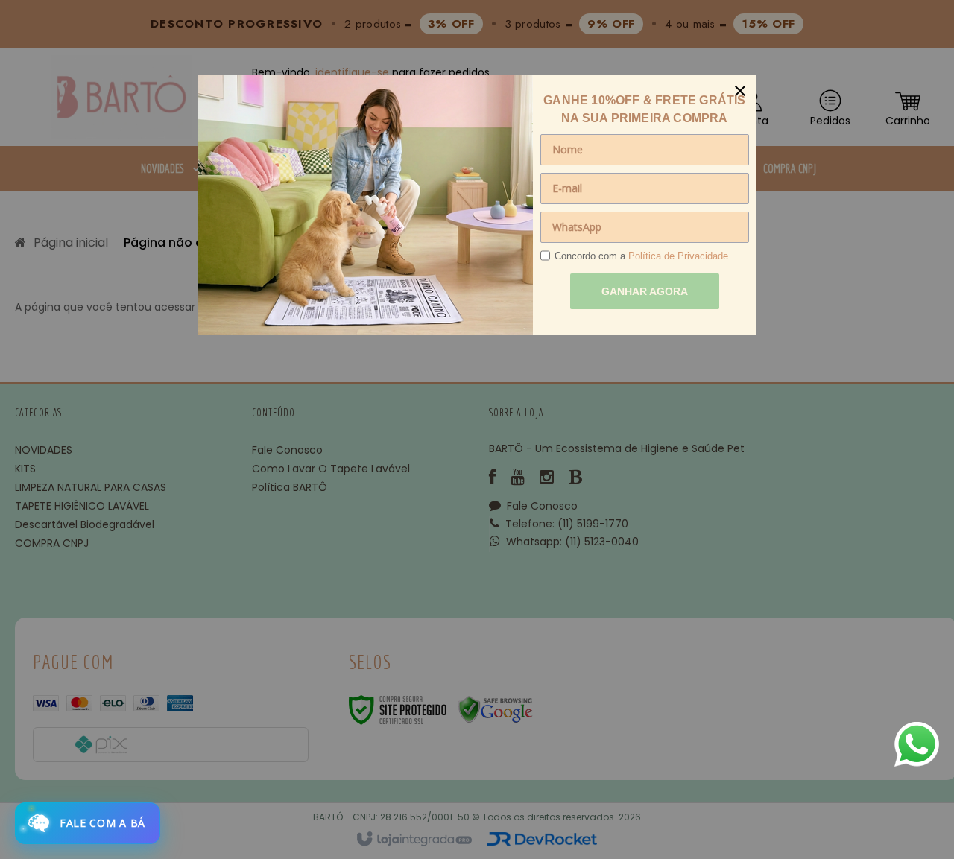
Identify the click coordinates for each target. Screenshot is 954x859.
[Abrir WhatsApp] (916, 744)
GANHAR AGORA (644, 291)
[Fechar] (740, 91)
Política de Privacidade (678, 255)
